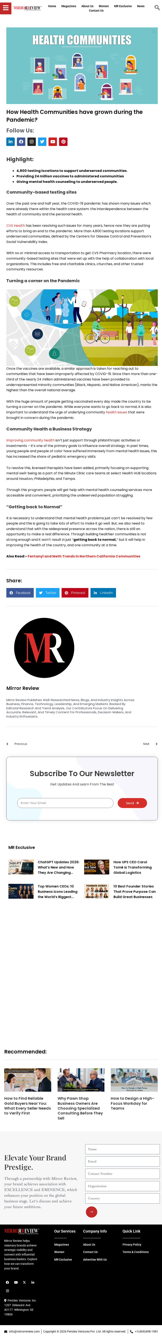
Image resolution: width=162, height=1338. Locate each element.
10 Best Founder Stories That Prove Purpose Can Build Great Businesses (134, 891)
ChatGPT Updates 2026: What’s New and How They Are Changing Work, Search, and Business (58, 867)
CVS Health (15, 225)
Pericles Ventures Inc (21, 1300)
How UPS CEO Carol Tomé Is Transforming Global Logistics (132, 867)
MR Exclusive (21, 847)
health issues (116, 412)
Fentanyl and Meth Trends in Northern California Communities (84, 556)
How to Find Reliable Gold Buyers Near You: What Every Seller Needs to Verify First (27, 1106)
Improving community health (30, 440)
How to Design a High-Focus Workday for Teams (132, 1103)
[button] (20, 593)
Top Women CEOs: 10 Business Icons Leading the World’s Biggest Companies (57, 892)
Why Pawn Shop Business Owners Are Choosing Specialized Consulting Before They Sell (80, 1108)
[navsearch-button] (157, 8)
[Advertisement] (40, 969)
